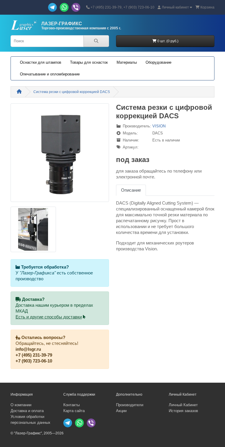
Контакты (71, 405)
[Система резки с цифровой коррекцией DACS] (60, 154)
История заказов (183, 411)
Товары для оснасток (89, 62)
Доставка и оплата (27, 411)
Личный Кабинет (183, 405)
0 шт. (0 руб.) (167, 41)
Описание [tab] (131, 190)
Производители (129, 405)
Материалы (127, 62)
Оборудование (158, 62)
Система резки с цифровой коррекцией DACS (71, 92)
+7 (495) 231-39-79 (34, 355)
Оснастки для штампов (40, 62)
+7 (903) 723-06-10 (34, 361)
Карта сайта (74, 411)
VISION (159, 126)
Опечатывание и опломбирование (50, 74)
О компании (21, 405)
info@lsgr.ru (28, 349)
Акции (121, 411)
